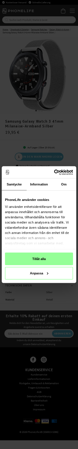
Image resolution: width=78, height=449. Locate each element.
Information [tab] (39, 184)
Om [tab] (64, 184)
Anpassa (36, 273)
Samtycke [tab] (14, 184)
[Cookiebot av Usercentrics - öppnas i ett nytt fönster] (55, 172)
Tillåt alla (39, 259)
